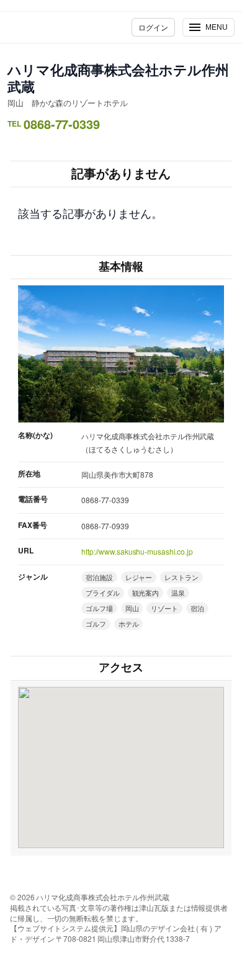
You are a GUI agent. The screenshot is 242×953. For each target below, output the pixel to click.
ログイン (153, 27)
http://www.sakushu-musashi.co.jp (137, 551)
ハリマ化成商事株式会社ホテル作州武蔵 (117, 77)
